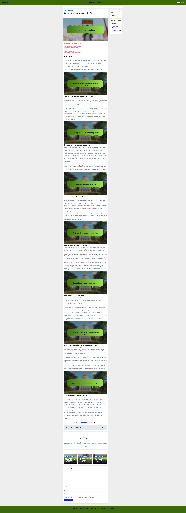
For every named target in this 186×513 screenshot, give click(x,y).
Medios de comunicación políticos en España (72, 46)
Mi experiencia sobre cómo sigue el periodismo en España (116, 30)
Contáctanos (99, 2)
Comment (66, 472)
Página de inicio (74, 508)
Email (65, 490)
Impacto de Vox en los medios (69, 51)
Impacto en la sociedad (68, 10)
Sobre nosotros (92, 2)
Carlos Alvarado (69, 16)
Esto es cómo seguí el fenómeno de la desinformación (116, 26)
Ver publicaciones (180, 2)
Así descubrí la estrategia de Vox (78, 13)
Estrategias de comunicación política (71, 47)
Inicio (86, 2)
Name (65, 486)
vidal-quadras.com (6, 2)
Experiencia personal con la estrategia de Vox (72, 52)
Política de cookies (93, 508)
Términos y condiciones (104, 508)
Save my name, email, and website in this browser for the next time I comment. (79, 497)
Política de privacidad (84, 508)
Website (65, 493)
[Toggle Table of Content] (80, 43)
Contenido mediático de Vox (69, 48)
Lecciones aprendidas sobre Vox (70, 53)
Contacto (113, 508)
